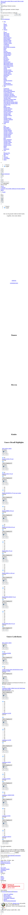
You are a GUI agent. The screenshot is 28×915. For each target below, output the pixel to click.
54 (4, 594)
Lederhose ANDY (6, 762)
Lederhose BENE (6, 778)
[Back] (1, 193)
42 (4, 491)
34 (4, 506)
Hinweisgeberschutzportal (10, 900)
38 (4, 457)
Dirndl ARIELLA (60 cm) (8, 573)
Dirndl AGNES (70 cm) (7, 459)
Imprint (5, 899)
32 (4, 488)
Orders (2, 190)
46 (4, 487)
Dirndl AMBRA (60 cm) (8, 510)
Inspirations (3, 870)
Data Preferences (8, 896)
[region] (14, 539)
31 (4, 687)
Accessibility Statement (9, 898)
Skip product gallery (7, 448)
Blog (2, 871)
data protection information (14, 855)
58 (4, 595)
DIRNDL (14, 280)
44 (4, 524)
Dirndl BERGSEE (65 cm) (8, 623)
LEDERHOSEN (14, 283)
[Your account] (2, 180)
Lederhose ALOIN (6, 713)
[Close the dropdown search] (19, 15)
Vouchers (6, 157)
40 (4, 472)
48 (4, 615)
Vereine (2, 878)
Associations (7, 158)
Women (5, 29)
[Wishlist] (1, 178)
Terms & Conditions (8, 894)
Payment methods (21, 188)
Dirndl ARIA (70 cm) (7, 551)
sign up (3, 187)
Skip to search (14, 1)
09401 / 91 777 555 (5, 861)
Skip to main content (6, 1)
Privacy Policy (7, 895)
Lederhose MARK (6, 653)
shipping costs (16, 903)
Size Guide (3, 867)
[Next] (6, 630)
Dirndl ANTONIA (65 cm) (8, 527)
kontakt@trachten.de (5, 863)
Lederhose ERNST (6, 836)
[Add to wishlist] (4, 452)
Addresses (14, 188)
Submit (16, 852)
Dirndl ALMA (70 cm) (7, 473)
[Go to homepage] (5, 19)
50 (4, 622)
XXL (5, 150)
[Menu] (2, 17)
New (5, 21)
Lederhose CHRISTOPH (8, 795)
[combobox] (7, 15)
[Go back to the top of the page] (2, 912)
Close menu (5, 183)
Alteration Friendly (5, 869)
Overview (3, 188)
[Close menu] (4, 23)
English (7, 166)
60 (4, 710)
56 (4, 592)
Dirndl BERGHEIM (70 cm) (9, 597)
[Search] (16, 15)
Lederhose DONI (6, 815)
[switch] (3, 909)
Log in (2, 186)
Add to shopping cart (7, 463)
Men (5, 86)
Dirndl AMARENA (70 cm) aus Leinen (11, 493)
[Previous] (3, 630)
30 (4, 490)
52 (4, 620)
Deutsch (7, 165)
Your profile (8, 188)
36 (4, 508)
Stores (5, 159)
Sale (5, 155)
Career (2, 879)
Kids (5, 123)
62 (4, 706)
